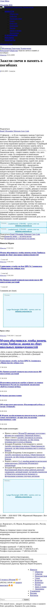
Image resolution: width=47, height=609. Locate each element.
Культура (13, 23)
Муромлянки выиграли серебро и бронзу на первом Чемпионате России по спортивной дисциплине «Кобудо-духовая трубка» (21, 385)
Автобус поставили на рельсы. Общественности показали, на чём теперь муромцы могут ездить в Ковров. (23, 440)
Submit (26, 600)
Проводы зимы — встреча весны (18, 236)
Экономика (14, 33)
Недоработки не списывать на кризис (19, 239)
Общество (14, 14)
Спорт (12, 21)
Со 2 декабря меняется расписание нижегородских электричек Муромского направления (26, 463)
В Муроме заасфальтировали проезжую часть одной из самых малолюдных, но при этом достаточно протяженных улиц (22, 417)
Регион (12, 28)
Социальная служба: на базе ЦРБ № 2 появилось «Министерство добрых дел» (21, 267)
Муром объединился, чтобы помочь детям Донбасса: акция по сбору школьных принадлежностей (22, 254)
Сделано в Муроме (8, 580)
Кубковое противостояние (11, 396)
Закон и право (15, 30)
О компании (11, 35)
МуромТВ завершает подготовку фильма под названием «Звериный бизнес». (25, 434)
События (13, 16)
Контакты (10, 40)
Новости (9, 11)
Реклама (9, 37)
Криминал (14, 26)
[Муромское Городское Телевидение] (18, 7)
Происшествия (16, 18)
